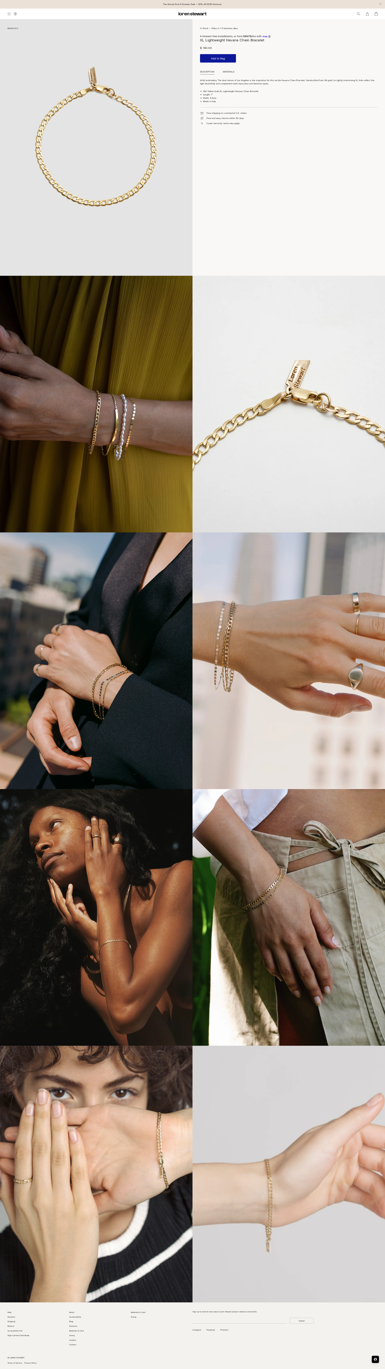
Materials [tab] (229, 71)
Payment (11, 1317)
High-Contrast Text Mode (18, 1335)
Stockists (73, 1326)
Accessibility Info (15, 1331)
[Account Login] (367, 14)
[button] (380, 4)
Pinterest (224, 1330)
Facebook (210, 1330)
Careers (72, 1340)
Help (9, 1312)
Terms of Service (15, 1363)
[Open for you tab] (375, 1359)
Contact (72, 1344)
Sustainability (75, 1317)
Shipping (11, 1321)
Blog (71, 1321)
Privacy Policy (30, 1363)
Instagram (196, 1330)
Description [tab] (207, 71)
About (71, 1312)
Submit (302, 1321)
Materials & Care (76, 1331)
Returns (11, 1326)
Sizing (72, 1335)
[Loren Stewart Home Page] (192, 13)
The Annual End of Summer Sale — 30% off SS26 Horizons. (192, 4)
